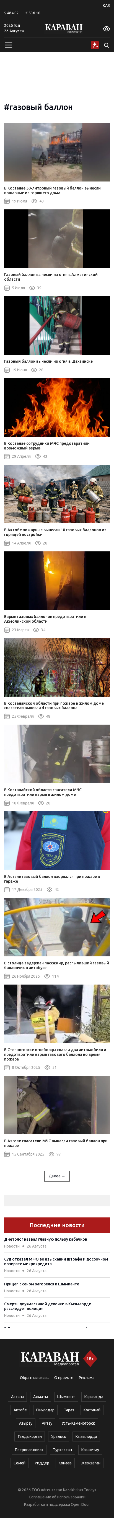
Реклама (86, 1377)
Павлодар (45, 1410)
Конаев (65, 1463)
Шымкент (66, 1397)
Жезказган (90, 1463)
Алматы (40, 1397)
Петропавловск (29, 1450)
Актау (47, 1423)
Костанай (92, 1410)
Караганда (93, 1397)
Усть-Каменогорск (78, 1423)
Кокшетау (90, 1450)
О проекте (63, 1377)
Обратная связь (34, 1377)
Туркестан (62, 1450)
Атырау (25, 1423)
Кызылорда (86, 1436)
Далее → (57, 1176)
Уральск (58, 1436)
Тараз (69, 1410)
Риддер (42, 1463)
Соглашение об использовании (57, 1497)
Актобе (20, 1410)
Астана (17, 1397)
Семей (19, 1463)
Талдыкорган (29, 1436)
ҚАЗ (106, 5)
